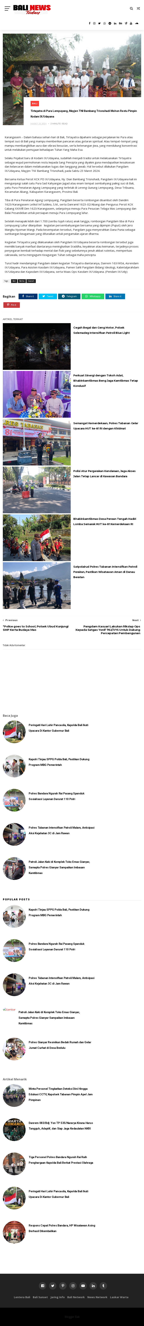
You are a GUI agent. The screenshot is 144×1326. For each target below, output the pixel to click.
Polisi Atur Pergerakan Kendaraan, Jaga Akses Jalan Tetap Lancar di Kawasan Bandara (104, 473)
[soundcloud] (136, 23)
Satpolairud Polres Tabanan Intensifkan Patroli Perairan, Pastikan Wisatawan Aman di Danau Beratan (105, 572)
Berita (21, 281)
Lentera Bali (22, 1297)
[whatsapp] (105, 23)
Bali (35, 103)
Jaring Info (57, 1297)
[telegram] (110, 23)
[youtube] (131, 23)
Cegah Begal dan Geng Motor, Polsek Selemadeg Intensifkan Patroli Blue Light (101, 330)
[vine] (126, 23)
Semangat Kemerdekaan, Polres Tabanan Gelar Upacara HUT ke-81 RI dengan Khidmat (105, 426)
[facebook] (89, 23)
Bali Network (76, 1297)
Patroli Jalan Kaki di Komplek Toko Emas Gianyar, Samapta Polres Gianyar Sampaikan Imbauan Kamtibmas (59, 867)
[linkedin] (115, 23)
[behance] (120, 23)
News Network (97, 1297)
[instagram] (94, 23)
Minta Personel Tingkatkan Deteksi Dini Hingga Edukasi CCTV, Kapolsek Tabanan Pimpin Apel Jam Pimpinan (61, 1094)
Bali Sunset (40, 1297)
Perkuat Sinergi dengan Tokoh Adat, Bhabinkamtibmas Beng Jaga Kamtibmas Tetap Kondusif (105, 381)
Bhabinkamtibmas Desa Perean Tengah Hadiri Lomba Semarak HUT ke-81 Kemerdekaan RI (104, 521)
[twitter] (99, 23)
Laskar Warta (119, 1297)
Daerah (31, 281)
